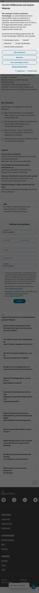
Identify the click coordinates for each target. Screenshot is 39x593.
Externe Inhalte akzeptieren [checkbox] (13, 47)
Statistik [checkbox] (26, 40)
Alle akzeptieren (19, 52)
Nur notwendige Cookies (19, 62)
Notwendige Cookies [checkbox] (11, 40)
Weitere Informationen (19, 66)
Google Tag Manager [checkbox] (22, 43)
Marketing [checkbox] (7, 43)
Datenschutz (32, 71)
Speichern (19, 57)
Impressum (21, 71)
